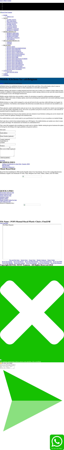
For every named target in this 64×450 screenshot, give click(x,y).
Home (1, 83)
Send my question (5, 157)
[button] (5, 73)
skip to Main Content (5, 0)
